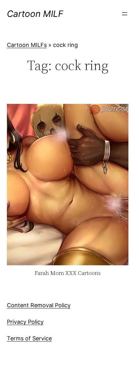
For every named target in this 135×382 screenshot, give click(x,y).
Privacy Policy (25, 321)
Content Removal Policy (39, 305)
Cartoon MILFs (27, 45)
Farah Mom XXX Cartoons (68, 273)
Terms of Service (29, 338)
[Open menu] (124, 14)
